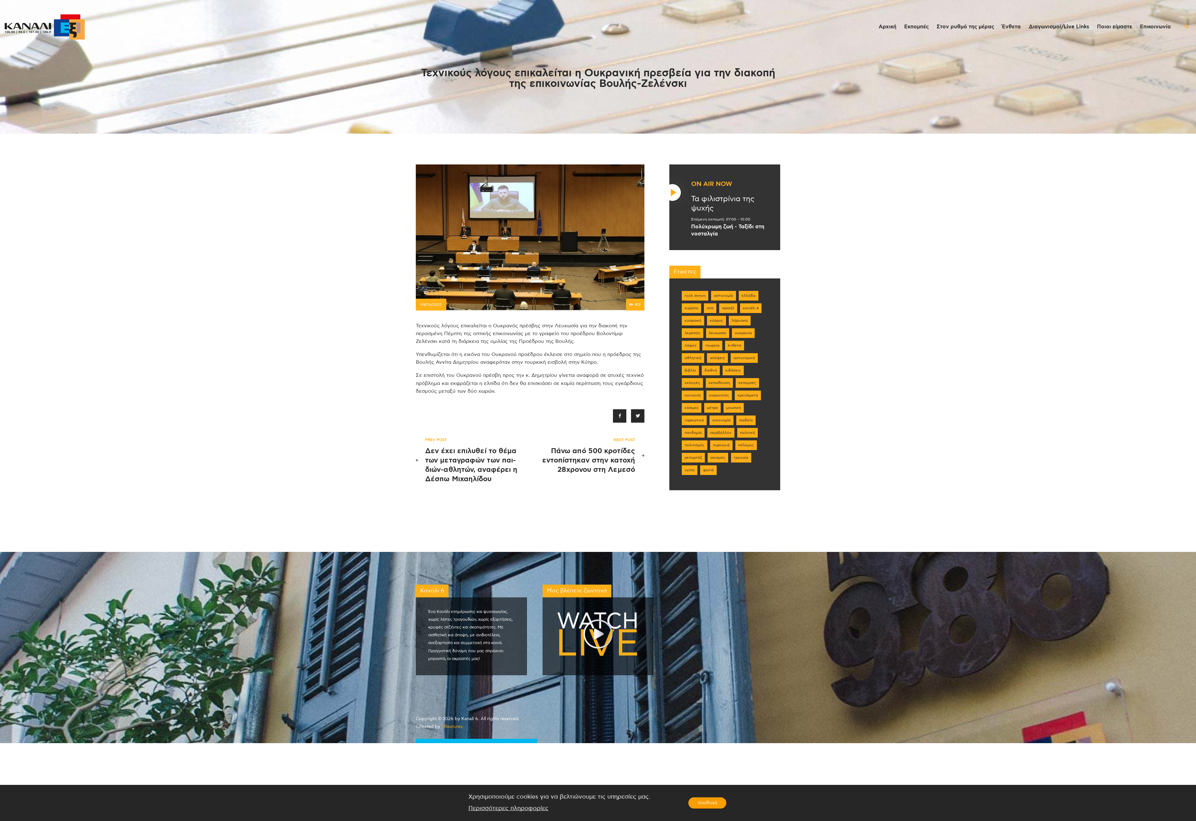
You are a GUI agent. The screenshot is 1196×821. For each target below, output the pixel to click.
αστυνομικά (744, 358)
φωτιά (708, 470)
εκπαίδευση (719, 383)
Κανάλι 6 (751, 308)
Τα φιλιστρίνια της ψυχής (722, 203)
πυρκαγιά (721, 445)
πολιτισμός (695, 445)
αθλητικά (693, 358)
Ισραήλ (728, 308)
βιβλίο (690, 370)
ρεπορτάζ (693, 457)
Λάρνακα (740, 320)
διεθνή (711, 370)
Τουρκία (712, 345)
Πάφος (691, 345)
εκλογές (692, 383)
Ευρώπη (691, 308)
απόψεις (717, 358)
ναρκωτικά (694, 420)
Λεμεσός (692, 333)
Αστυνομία (723, 295)
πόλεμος (746, 445)
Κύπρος (716, 320)
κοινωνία (693, 395)
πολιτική (747, 432)
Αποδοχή (707, 803)
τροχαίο (741, 457)
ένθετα (734, 345)
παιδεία (746, 420)
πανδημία (693, 432)
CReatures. (452, 726)
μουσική (733, 408)
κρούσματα (748, 395)
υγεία (690, 470)
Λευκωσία (717, 333)
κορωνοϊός (719, 395)
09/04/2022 (431, 304)
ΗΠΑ (710, 308)
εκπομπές (747, 383)
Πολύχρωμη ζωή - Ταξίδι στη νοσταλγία (727, 230)
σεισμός (717, 457)
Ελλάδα (749, 295)
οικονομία (721, 420)
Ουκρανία (743, 333)
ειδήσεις (733, 370)
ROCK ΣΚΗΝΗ (695, 295)
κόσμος (692, 408)
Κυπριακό (693, 320)
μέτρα (712, 408)
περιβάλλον (721, 432)
